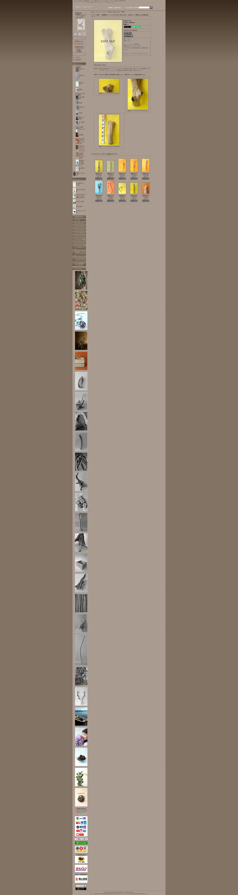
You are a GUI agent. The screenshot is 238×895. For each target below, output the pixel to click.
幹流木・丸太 (81, 107)
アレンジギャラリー (79, 223)
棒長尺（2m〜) (81, 83)
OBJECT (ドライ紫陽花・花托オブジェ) (82, 163)
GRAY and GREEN (79, 138)
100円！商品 (79, 206)
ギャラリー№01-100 (79, 226)
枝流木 (80, 102)
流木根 (80, 113)
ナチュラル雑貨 (79, 126)
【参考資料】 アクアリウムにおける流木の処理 (80, 253)
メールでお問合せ (128, 7)
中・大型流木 (81, 122)
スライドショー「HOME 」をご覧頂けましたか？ (80, 247)
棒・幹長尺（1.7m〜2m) (80, 183)
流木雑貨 (81, 134)
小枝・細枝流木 (81, 97)
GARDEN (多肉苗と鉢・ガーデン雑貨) (81, 155)
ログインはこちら (78, 43)
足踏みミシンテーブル (80, 173)
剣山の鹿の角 (81, 168)
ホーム (93, 12)
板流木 (80, 89)
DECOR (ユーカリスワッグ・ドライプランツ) (82, 148)
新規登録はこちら (78, 41)
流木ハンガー (81, 129)
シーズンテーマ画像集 (80, 239)
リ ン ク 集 (77, 220)
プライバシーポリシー (80, 236)
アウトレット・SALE (80, 211)
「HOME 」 (79, 50)
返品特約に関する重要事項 (130, 30)
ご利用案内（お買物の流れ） (114, 7)
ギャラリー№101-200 (79, 229)
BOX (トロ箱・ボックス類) (81, 142)
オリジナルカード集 (79, 242)
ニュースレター (78, 268)
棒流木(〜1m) (81, 69)
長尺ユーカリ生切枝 (80, 190)
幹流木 (99, 173)
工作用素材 (78, 66)
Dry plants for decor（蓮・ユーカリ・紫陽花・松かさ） (80, 196)
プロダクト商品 (80, 201)
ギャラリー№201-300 (79, 232)
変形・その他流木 (81, 117)
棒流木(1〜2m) (82, 76)
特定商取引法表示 (78, 216)
